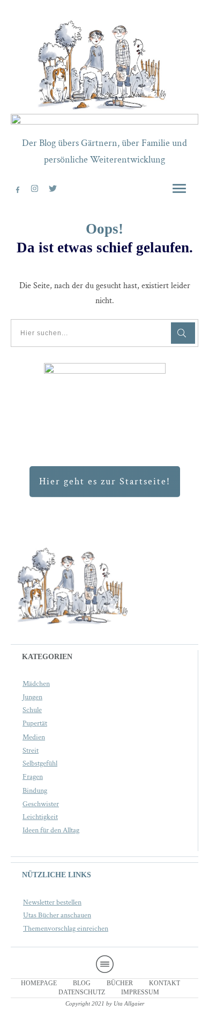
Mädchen (36, 684)
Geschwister (41, 804)
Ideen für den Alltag (51, 830)
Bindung (35, 790)
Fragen (33, 777)
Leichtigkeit (40, 817)
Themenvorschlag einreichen (65, 928)
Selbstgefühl (40, 763)
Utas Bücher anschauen (57, 915)
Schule (32, 710)
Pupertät (35, 723)
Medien (34, 737)
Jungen (32, 697)
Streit (31, 750)
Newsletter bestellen (52, 902)
